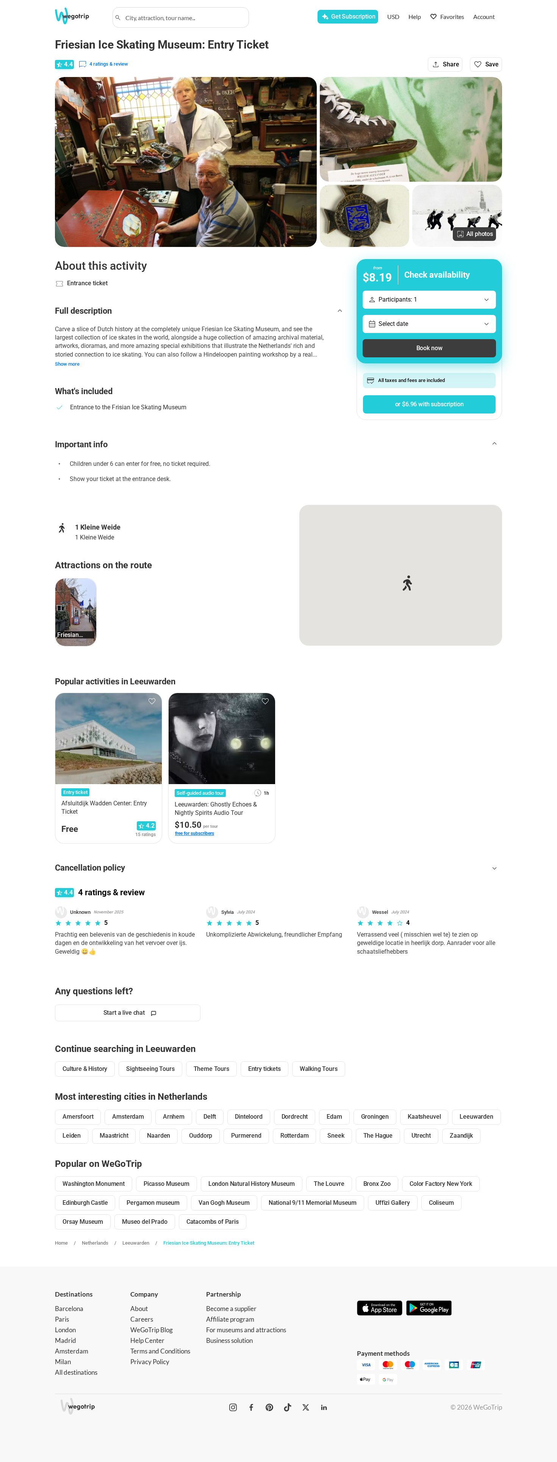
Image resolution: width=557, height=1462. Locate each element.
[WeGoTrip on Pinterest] (269, 1407)
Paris (62, 1319)
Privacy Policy (149, 1362)
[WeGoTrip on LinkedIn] (324, 1407)
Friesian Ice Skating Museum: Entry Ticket (208, 1243)
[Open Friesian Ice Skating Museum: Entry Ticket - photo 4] (457, 216)
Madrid (65, 1340)
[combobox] (184, 17)
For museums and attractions (246, 1330)
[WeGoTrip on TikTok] (288, 1407)
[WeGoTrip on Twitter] (306, 1407)
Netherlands (95, 1243)
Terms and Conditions (160, 1351)
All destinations (76, 1372)
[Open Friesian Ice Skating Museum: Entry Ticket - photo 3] (365, 216)
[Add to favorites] (151, 701)
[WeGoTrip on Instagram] (233, 1407)
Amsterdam (71, 1351)
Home (61, 1243)
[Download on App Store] (379, 1308)
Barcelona (69, 1309)
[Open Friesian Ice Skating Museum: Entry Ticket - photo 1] (186, 162)
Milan (63, 1362)
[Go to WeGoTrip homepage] (79, 16)
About (139, 1309)
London (65, 1330)
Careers (141, 1319)
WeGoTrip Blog (151, 1330)
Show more (67, 364)
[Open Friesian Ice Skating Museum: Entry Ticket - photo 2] (411, 129)
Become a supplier (231, 1309)
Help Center (147, 1340)
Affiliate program (230, 1319)
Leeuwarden (135, 1243)
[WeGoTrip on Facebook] (251, 1407)
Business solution (229, 1340)
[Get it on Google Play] (429, 1308)
